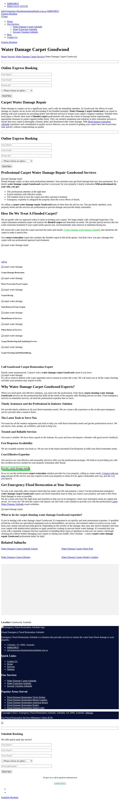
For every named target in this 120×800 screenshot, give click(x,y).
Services (11, 666)
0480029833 (13, 3)
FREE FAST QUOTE (17, 6)
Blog (9, 34)
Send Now (6, 96)
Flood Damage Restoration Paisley (23, 705)
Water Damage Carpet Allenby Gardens (79, 557)
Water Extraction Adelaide (25, 29)
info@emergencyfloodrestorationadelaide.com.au (24, 11)
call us (4, 262)
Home (10, 21)
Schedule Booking (9, 797)
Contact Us (12, 37)
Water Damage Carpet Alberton (15, 557)
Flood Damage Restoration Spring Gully (25, 708)
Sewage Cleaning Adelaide (25, 32)
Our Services (13, 24)
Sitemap (10, 669)
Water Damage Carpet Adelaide (27, 26)
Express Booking (9, 14)
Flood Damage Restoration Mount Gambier (27, 700)
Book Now (6, 772)
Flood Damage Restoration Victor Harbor (26, 697)
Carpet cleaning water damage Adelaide (82, 230)
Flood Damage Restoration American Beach (27, 702)
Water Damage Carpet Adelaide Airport (19, 548)
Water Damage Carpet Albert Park (77, 548)
